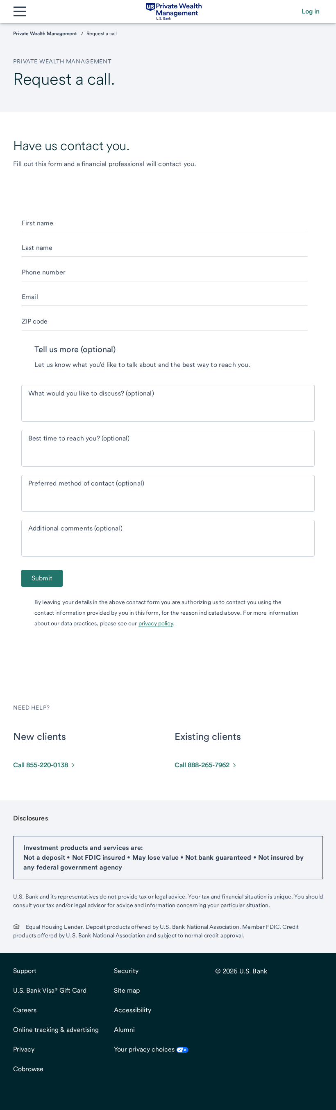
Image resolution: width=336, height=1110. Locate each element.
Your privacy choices (145, 1049)
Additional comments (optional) (75, 528)
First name (38, 223)
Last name (37, 248)
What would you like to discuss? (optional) (91, 393)
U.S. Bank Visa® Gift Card (49, 990)
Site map (127, 990)
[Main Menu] (20, 11)
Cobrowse (28, 1069)
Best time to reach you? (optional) (78, 438)
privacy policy (155, 623)
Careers (24, 1010)
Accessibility (132, 1010)
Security (126, 971)
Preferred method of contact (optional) (86, 483)
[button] (310, 11)
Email (30, 297)
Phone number (44, 272)
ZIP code (35, 321)
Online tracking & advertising (56, 1030)
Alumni (124, 1030)
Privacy (23, 1049)
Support (24, 971)
